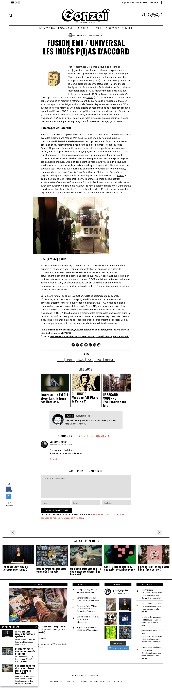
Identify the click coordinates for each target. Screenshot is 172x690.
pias (89, 360)
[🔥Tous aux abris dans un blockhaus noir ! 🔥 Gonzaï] (111, 632)
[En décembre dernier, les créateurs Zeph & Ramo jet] (125, 632)
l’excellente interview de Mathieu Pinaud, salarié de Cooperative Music (89, 336)
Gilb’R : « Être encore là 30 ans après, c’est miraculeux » (119, 568)
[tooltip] (144, 15)
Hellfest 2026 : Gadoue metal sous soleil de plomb (152, 622)
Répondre (54, 459)
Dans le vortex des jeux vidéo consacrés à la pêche (51, 570)
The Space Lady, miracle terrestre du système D (15, 568)
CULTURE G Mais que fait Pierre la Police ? (85, 397)
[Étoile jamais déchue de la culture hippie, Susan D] (125, 604)
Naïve (120, 175)
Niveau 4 (70, 360)
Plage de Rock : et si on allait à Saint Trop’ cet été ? (153, 568)
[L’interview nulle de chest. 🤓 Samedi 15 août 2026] (111, 618)
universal (109, 360)
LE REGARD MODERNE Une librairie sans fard (114, 400)
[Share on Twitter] (8, 498)
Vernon (80, 35)
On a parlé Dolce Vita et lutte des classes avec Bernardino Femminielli (85, 571)
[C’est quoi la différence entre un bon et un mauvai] (125, 618)
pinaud (98, 360)
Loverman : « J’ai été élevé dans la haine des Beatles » (54, 398)
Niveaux (81, 360)
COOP (90, 97)
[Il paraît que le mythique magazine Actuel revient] (111, 604)
